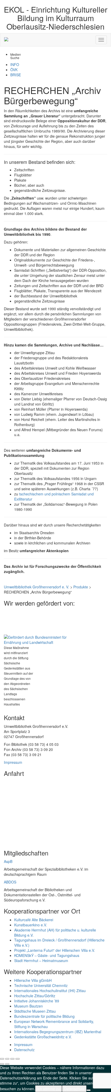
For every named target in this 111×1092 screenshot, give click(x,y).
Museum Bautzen (28, 1006)
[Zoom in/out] (17, 1059)
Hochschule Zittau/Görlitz (34, 995)
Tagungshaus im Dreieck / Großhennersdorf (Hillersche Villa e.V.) (59, 942)
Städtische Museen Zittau (35, 1011)
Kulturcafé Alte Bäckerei (33, 919)
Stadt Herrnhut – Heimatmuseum (41, 960)
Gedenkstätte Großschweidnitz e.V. (43, 1036)
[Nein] (88, 1090)
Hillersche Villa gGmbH (33, 980)
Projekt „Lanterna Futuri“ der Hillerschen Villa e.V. (54, 950)
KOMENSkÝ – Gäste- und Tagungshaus (46, 955)
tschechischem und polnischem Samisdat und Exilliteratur (54, 496)
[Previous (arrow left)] (2, 1064)
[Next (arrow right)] (7, 1064)
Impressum (13, 762)
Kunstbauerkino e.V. (30, 924)
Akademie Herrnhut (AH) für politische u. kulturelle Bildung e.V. (55, 932)
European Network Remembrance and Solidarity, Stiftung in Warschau (54, 1024)
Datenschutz (24, 1049)
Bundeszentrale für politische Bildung (44, 1016)
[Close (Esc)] (2, 1059)
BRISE (15, 74)
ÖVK (14, 69)
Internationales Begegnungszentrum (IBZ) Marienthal (57, 1031)
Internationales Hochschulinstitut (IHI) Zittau (50, 990)
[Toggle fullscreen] (12, 1059)
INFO (14, 64)
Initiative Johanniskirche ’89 (36, 1000)
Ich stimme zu (48, 1088)
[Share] (7, 1059)
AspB (8, 861)
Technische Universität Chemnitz (41, 985)
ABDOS (10, 881)
